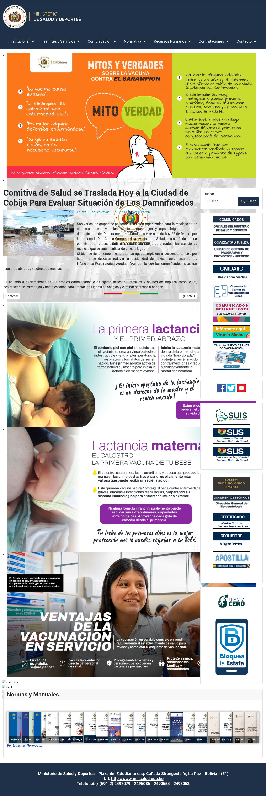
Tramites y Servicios (58, 41)
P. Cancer (238, 739)
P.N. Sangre (227, 739)
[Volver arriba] (259, 788)
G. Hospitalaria (216, 739)
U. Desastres (91, 739)
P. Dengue (77, 739)
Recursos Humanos (170, 41)
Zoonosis (40, 739)
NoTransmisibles (254, 739)
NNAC (188, 739)
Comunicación (99, 41)
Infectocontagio (118, 739)
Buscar (209, 194)
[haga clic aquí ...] (231, 273)
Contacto (244, 41)
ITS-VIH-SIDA (17, 739)
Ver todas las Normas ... (24, 745)
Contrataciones (211, 41)
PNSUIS (176, 739)
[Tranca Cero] (231, 601)
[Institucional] (32, 41)
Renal (199, 739)
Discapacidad (166, 739)
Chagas (27, 739)
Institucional (19, 41)
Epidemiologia (129, 739)
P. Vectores (103, 739)
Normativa (132, 41)
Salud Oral (139, 739)
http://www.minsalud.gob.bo (137, 778)
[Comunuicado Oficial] (231, 225)
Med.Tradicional (68, 739)
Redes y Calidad (155, 739)
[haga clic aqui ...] (231, 291)
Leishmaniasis (54, 739)
